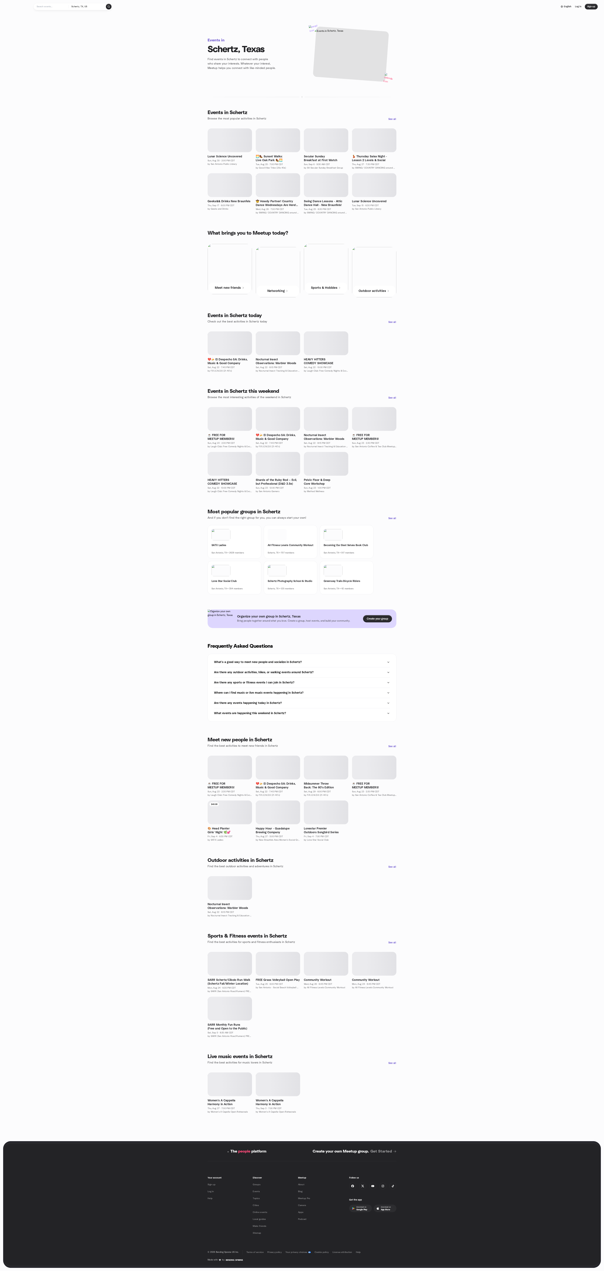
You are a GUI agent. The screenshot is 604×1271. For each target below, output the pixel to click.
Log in (211, 1191)
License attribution (342, 1252)
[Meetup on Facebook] (352, 1186)
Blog (300, 1191)
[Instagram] (382, 1186)
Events (256, 1191)
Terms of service (255, 1252)
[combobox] (87, 6)
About (301, 1185)
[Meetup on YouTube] (372, 1186)
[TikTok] (392, 1186)
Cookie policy (322, 1252)
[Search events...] (109, 6)
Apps (301, 1212)
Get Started (381, 1151)
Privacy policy (274, 1252)
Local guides (259, 1219)
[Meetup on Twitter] (362, 1186)
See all (392, 119)
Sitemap (257, 1233)
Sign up (211, 1185)
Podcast (302, 1219)
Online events (260, 1212)
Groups (256, 1185)
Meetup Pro (304, 1198)
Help (210, 1198)
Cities (256, 1205)
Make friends (259, 1226)
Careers (302, 1205)
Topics (256, 1198)
